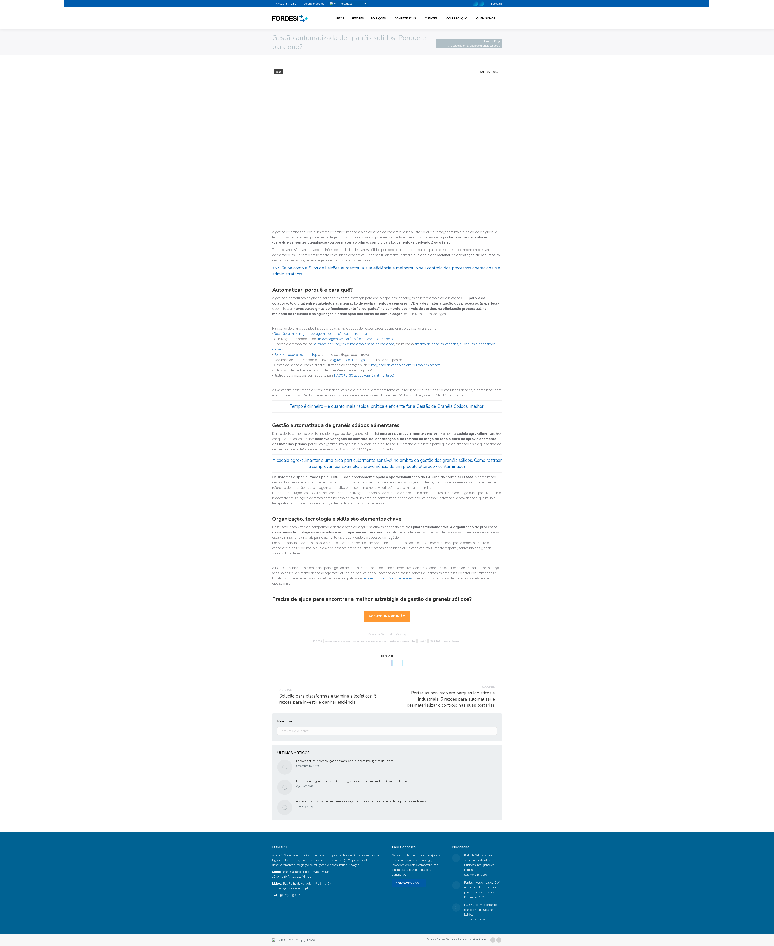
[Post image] (284, 767)
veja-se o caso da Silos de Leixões (388, 578)
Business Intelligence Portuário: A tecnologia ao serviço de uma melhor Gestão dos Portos (351, 781)
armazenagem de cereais (337, 641)
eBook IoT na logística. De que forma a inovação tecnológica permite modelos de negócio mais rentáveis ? (361, 801)
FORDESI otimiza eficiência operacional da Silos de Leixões (481, 909)
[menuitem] (340, 18)
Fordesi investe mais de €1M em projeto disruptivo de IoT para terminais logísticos (482, 887)
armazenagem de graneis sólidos (369, 641)
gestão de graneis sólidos (402, 641)
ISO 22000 (435, 641)
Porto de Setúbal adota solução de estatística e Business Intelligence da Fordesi (345, 761)
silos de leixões (451, 641)
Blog (278, 72)
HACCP (422, 641)
